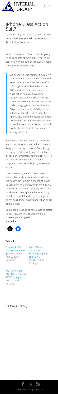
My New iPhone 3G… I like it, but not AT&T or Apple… (16, 274)
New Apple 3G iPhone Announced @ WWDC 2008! (15, 250)
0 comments (24, 42)
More (21, 132)
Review (41, 38)
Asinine (47, 34)
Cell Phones (12, 38)
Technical (11, 42)
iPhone (33, 38)
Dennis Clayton (17, 34)
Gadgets (23, 38)
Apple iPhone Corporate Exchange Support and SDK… (38, 252)
